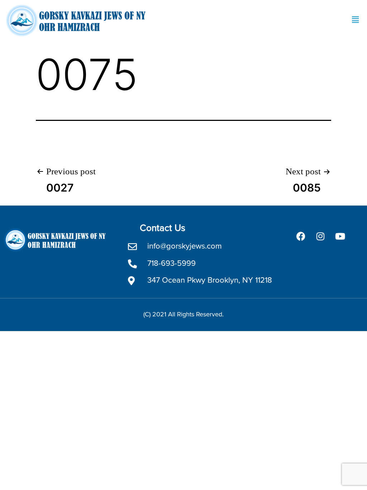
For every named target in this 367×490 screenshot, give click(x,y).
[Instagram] (320, 236)
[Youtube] (340, 236)
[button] (355, 20)
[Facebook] (301, 236)
